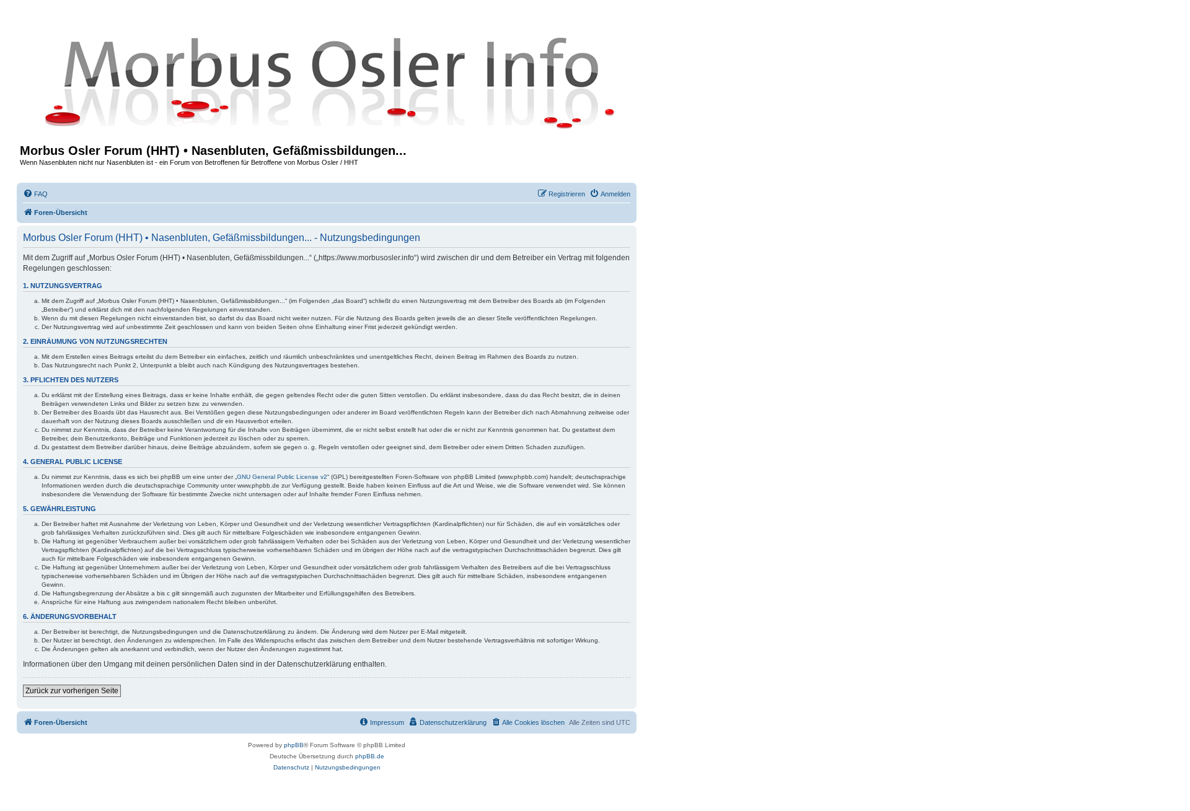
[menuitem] (35, 193)
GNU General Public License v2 (282, 476)
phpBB (294, 745)
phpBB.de (369, 756)
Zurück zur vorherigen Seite (71, 690)
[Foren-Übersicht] (326, 82)
